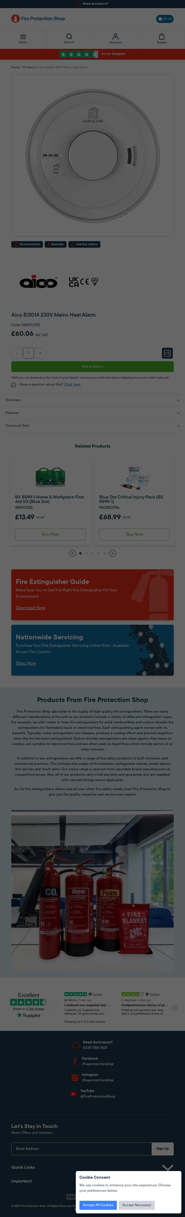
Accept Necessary (136, 1205)
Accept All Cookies (98, 1205)
